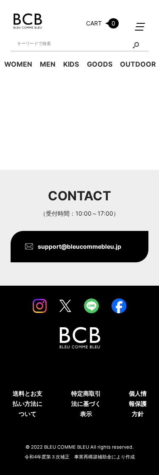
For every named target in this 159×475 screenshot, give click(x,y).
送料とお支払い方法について (27, 403)
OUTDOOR (138, 64)
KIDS (71, 64)
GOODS (99, 64)
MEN (48, 64)
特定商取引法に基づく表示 (86, 403)
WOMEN (18, 64)
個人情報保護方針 (138, 403)
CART (100, 23)
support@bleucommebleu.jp (79, 246)
